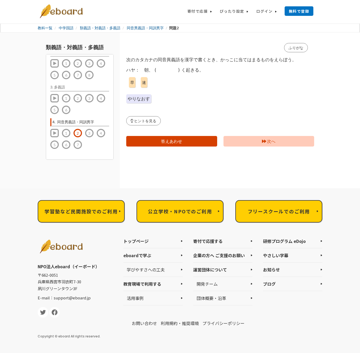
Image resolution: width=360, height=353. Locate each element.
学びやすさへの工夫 (146, 269)
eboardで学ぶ (137, 255)
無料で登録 (299, 11)
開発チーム (207, 284)
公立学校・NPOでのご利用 (180, 211)
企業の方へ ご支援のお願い (219, 255)
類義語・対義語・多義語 (100, 28)
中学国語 (66, 28)
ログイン (264, 11)
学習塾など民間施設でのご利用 (81, 211)
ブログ (269, 284)
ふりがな (296, 47)
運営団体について (210, 269)
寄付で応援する (208, 241)
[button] (143, 120)
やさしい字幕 (275, 255)
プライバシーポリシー (223, 323)
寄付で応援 (197, 11)
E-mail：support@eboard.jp (64, 297)
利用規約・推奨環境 (180, 323)
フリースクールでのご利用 (279, 211)
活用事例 (135, 298)
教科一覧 (45, 28)
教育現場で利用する (142, 284)
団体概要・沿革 (211, 298)
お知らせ (271, 269)
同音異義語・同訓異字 (145, 28)
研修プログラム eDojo (284, 241)
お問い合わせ (144, 323)
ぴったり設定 (232, 11)
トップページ (136, 241)
